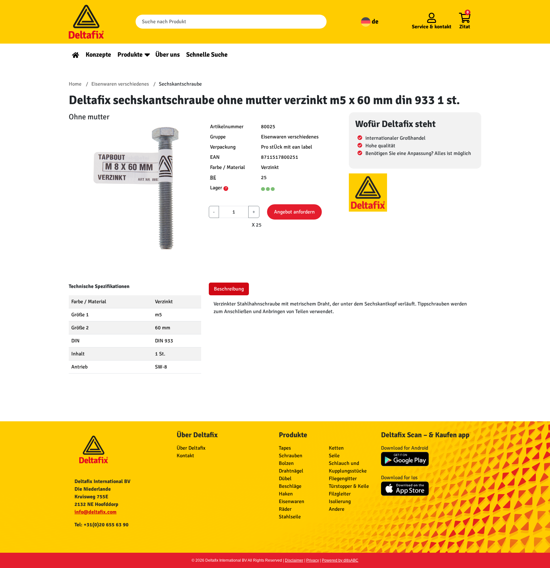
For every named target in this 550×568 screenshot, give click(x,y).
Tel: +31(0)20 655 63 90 (101, 525)
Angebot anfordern (294, 212)
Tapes (285, 448)
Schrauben (290, 455)
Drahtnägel (291, 471)
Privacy (312, 560)
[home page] (75, 55)
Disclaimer (294, 560)
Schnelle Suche (207, 55)
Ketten (336, 448)
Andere (336, 509)
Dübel (285, 478)
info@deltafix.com (95, 512)
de (374, 21)
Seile (334, 455)
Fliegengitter (343, 478)
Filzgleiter (340, 494)
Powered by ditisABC (340, 560)
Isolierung (340, 501)
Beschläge (290, 486)
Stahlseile (290, 517)
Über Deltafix (191, 448)
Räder (285, 509)
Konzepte (98, 55)
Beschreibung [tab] (229, 289)
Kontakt (185, 455)
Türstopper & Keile (349, 486)
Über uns (167, 55)
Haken (286, 494)
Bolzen (286, 463)
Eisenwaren (291, 501)
